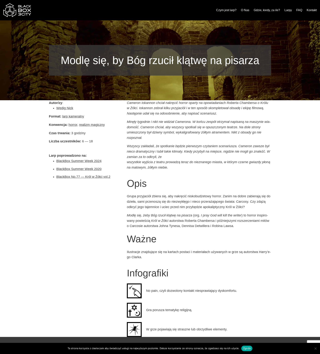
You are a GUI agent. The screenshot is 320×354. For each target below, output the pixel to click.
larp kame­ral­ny (73, 116)
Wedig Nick (64, 108)
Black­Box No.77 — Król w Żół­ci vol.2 (83, 177)
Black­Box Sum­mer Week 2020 (78, 169)
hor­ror (73, 125)
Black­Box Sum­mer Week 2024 (78, 161)
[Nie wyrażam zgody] (315, 348)
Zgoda (247, 348)
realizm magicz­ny (92, 125)
